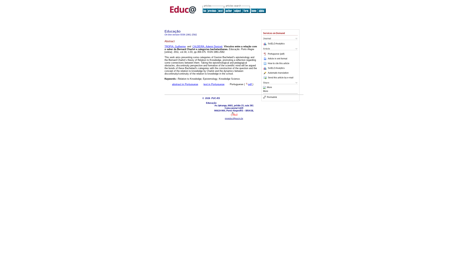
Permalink (272, 97)
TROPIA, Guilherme (175, 46)
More (269, 87)
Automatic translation (278, 73)
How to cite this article (278, 63)
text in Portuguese (213, 84)
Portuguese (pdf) (276, 54)
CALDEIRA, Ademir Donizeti (207, 46)
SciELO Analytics (276, 43)
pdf (250, 84)
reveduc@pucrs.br (234, 118)
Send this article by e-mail (280, 77)
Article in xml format (277, 58)
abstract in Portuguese (185, 84)
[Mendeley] (265, 87)
